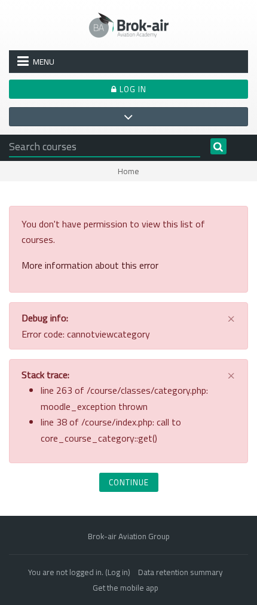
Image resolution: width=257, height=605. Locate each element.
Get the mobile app (125, 588)
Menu (43, 62)
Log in (131, 89)
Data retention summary (180, 572)
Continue (129, 482)
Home (128, 171)
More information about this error (90, 265)
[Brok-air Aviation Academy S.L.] (128, 24)
